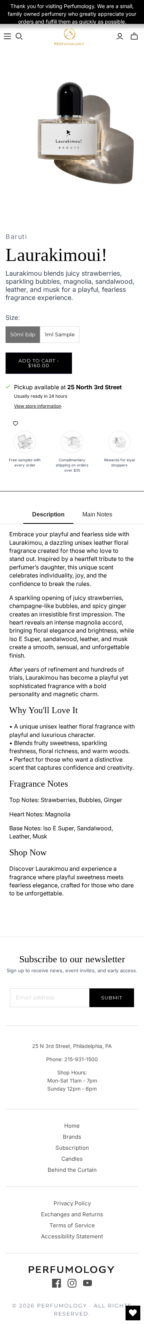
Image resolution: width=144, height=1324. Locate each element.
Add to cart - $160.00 (38, 363)
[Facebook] (56, 1283)
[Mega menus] (7, 36)
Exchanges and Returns (72, 1214)
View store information (37, 406)
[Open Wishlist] (133, 1313)
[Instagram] (72, 1283)
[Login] (120, 36)
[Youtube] (87, 1283)
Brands (72, 1136)
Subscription (72, 1147)
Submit (111, 998)
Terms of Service (72, 1225)
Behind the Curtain (72, 1169)
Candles (72, 1158)
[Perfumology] (69, 36)
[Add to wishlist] (15, 423)
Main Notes (97, 514)
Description (48, 514)
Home (72, 1125)
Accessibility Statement (72, 1236)
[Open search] (19, 36)
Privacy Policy (72, 1203)
